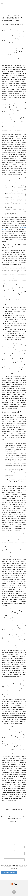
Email (14, 850)
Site (14, 857)
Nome (14, 844)
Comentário (14, 821)
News (11, 24)
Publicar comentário (9, 872)
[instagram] (14, 892)
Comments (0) (18, 24)
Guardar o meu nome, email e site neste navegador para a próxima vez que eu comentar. (14, 867)
